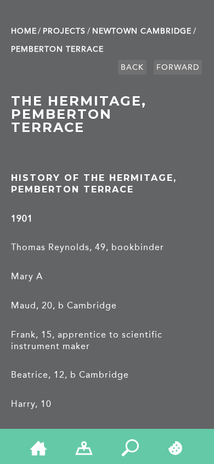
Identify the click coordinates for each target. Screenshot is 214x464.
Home (24, 31)
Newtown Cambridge (142, 31)
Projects (64, 31)
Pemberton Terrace (57, 49)
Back (132, 67)
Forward (177, 67)
